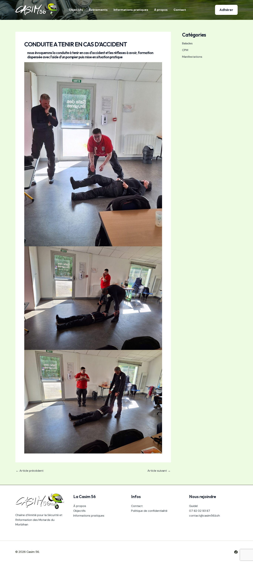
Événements (98, 10)
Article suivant (159, 470)
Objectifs (76, 10)
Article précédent (30, 470)
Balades (187, 43)
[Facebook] (236, 552)
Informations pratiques (131, 10)
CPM (185, 50)
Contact (180, 10)
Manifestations (192, 57)
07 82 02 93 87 (199, 511)
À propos (161, 10)
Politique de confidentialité (149, 511)
